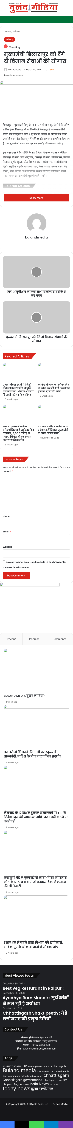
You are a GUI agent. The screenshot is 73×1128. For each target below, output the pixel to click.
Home (7, 31)
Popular (34, 639)
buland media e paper (32, 1076)
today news (16, 1088)
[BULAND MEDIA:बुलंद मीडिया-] (36, 671)
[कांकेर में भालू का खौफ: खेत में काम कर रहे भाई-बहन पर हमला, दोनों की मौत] (54, 372)
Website (7, 546)
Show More (36, 197)
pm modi (54, 1084)
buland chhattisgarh (54, 1066)
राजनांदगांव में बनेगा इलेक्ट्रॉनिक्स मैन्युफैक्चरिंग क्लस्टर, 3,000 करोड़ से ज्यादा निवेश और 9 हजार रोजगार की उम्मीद (18, 433)
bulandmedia (14, 69)
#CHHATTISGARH (12, 1066)
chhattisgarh (56, 1075)
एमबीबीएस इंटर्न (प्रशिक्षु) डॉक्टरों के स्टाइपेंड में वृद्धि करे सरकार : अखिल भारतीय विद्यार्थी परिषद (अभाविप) (18, 390)
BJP (24, 1066)
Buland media (19, 1070)
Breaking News (34, 1066)
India (34, 1084)
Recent (11, 639)
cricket (26, 1084)
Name (7, 516)
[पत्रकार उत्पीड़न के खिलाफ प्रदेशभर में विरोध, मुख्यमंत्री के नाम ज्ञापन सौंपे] (54, 414)
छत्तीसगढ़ (17, 31)
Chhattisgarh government (22, 1080)
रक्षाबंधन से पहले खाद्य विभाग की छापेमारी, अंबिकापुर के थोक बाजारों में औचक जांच (33, 945)
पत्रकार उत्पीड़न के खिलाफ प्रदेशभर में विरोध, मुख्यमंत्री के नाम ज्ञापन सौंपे (53, 430)
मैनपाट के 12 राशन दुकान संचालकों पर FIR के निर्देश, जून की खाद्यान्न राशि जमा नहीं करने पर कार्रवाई (36, 817)
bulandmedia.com (45, 1071)
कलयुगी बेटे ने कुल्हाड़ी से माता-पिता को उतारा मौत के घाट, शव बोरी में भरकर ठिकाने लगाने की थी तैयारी (35, 882)
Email (7, 531)
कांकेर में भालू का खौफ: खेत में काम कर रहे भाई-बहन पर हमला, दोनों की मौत (54, 388)
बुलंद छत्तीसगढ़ (42, 1088)
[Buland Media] (33, 8)
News (44, 1084)
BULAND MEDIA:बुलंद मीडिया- (24, 696)
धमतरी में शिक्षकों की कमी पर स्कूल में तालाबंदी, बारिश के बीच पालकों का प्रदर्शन (32, 754)
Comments (59, 639)
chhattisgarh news (52, 1080)
